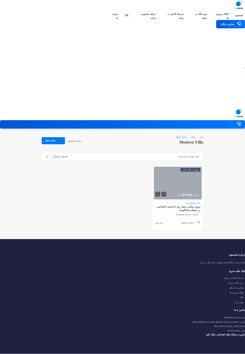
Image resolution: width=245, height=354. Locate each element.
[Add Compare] (157, 194)
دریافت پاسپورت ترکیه (148, 16)
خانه (201, 137)
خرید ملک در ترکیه (201, 16)
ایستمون (239, 15)
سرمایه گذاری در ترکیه (176, 16)
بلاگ (126, 15)
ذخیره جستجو (75, 141)
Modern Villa (195, 203)
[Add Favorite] (163, 194)
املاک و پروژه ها (222, 16)
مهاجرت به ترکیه (236, 288)
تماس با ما (239, 302)
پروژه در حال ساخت (190, 170)
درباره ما (115, 16)
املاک (193, 137)
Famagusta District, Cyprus (187, 215)
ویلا (187, 203)
